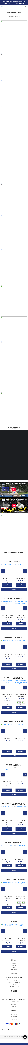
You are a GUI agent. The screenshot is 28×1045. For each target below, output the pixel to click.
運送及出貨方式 (14, 1018)
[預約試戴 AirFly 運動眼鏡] (25, 1037)
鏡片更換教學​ (14, 1016)
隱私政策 (14, 1006)
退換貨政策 (14, 1019)
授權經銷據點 (14, 969)
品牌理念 (14, 965)
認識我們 (14, 964)
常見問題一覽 (14, 1014)
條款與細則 (13, 1004)
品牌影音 (14, 967)
